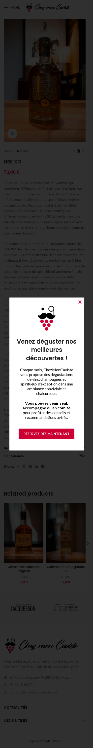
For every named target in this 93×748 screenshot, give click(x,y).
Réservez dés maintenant (46, 434)
